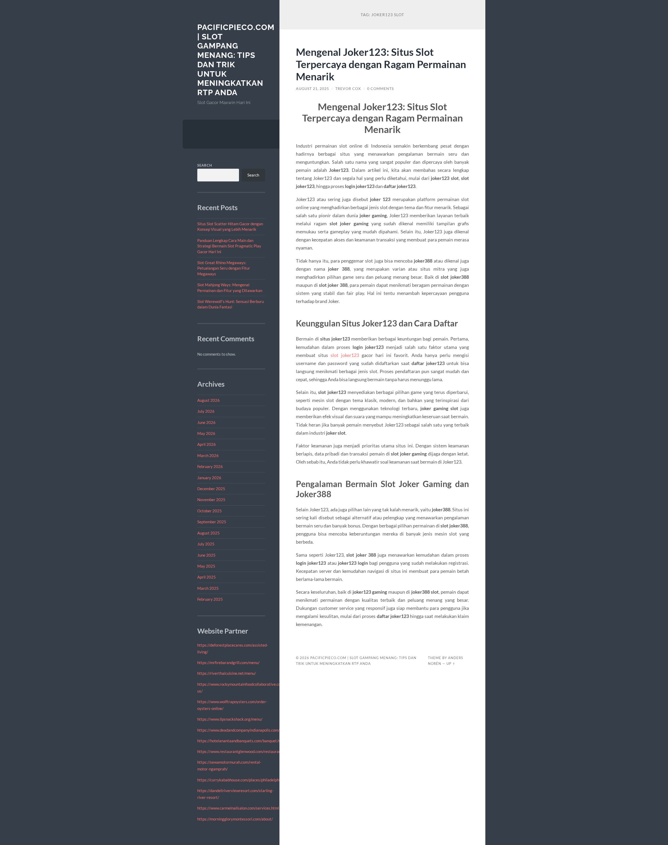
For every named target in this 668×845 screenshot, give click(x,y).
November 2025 (211, 499)
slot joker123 (345, 355)
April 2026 (206, 444)
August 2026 (208, 400)
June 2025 (206, 555)
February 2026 (210, 466)
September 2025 (211, 521)
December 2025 (211, 488)
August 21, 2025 (312, 89)
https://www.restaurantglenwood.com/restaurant (239, 751)
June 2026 (206, 422)
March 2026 (208, 455)
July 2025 (205, 544)
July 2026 (205, 411)
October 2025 (209, 510)
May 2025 (206, 566)
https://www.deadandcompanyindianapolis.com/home (243, 730)
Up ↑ (450, 663)
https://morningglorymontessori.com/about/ (235, 819)
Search (204, 165)
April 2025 (206, 577)
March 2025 (208, 588)
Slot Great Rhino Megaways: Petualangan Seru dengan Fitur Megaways (223, 268)
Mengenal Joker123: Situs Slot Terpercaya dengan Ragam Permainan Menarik (381, 64)
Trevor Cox (348, 89)
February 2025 (210, 599)
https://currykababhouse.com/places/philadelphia (239, 779)
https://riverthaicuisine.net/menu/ (226, 673)
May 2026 (206, 433)
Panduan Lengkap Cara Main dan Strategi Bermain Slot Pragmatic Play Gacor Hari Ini (229, 246)
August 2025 (208, 533)
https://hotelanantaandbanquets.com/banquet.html (241, 740)
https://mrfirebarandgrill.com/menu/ (228, 662)
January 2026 (209, 477)
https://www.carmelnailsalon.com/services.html (238, 808)
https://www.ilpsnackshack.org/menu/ (230, 719)
